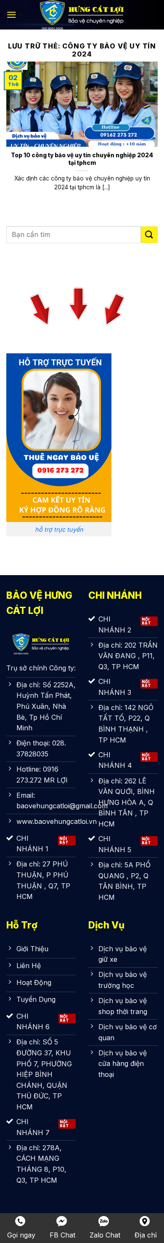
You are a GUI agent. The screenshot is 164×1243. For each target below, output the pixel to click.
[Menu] (11, 14)
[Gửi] (149, 234)
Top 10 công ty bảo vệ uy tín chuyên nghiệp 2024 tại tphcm (82, 159)
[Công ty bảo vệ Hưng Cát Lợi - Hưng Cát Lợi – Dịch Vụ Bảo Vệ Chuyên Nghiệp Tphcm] (82, 15)
